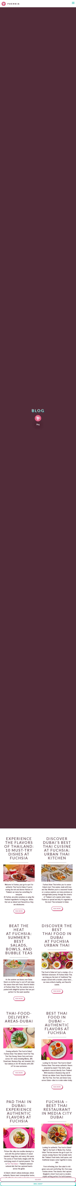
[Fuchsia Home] (11, 4)
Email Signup (38, 1184)
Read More (19, 920)
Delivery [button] (38, 1179)
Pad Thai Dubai (12, 1172)
